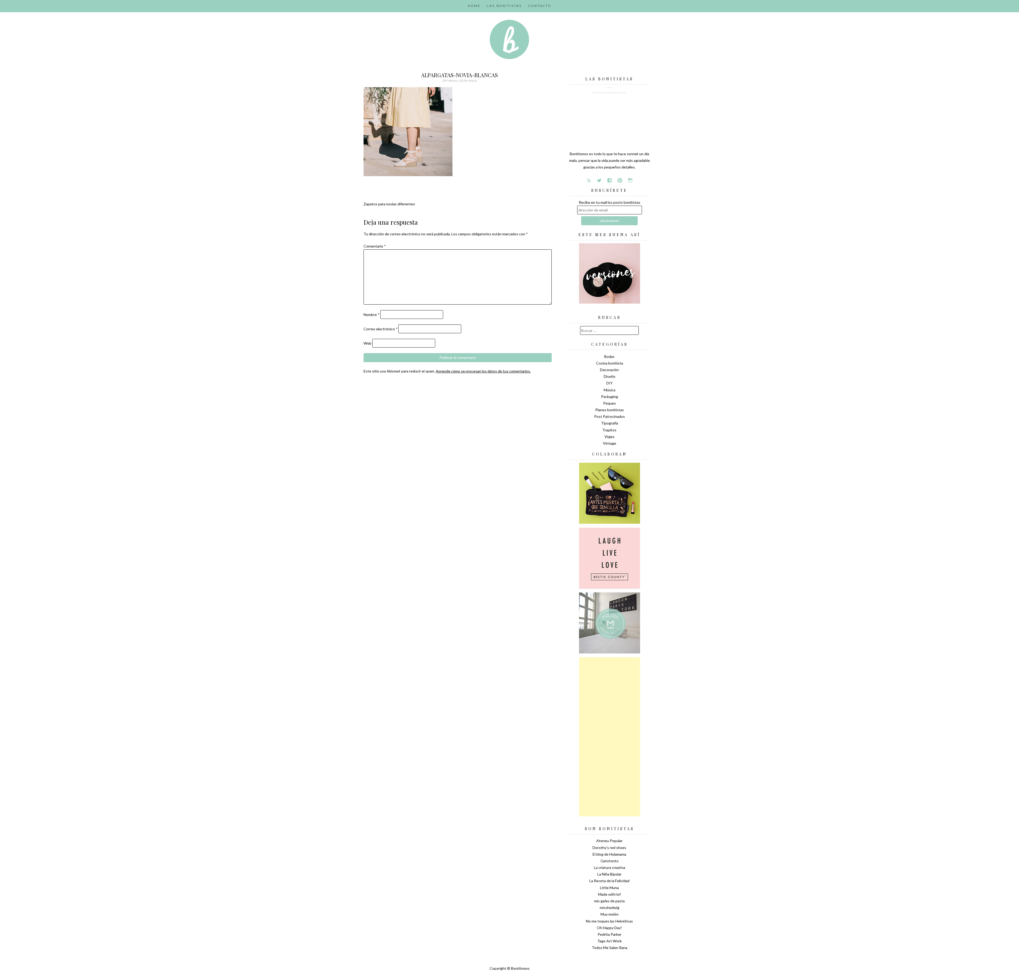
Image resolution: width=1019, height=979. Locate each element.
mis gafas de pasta (609, 901)
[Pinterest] (620, 180)
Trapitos (609, 430)
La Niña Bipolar (609, 874)
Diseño (609, 376)
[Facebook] (609, 180)
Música (609, 390)
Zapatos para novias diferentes (389, 204)
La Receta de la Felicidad (609, 880)
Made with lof (609, 894)
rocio (473, 81)
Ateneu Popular (609, 840)
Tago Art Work (609, 941)
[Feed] (589, 180)
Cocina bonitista (609, 363)
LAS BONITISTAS (504, 6)
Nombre (371, 314)
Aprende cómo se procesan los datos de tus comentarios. (483, 371)
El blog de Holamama (609, 854)
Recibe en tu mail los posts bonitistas (609, 202)
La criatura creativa (609, 867)
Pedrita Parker (609, 934)
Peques (609, 403)
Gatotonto (610, 861)
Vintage (609, 443)
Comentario (375, 246)
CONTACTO (539, 6)
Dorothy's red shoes (609, 847)
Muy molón (610, 914)
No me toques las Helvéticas (609, 921)
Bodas (609, 356)
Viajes (610, 436)
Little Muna (609, 887)
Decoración (609, 369)
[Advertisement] (609, 736)
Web (368, 343)
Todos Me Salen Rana (609, 947)
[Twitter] (599, 180)
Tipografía (609, 423)
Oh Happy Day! (609, 927)
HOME (474, 6)
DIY (609, 383)
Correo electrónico (381, 329)
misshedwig (609, 907)
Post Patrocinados (609, 416)
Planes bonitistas (609, 410)
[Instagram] (630, 180)
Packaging (609, 396)
